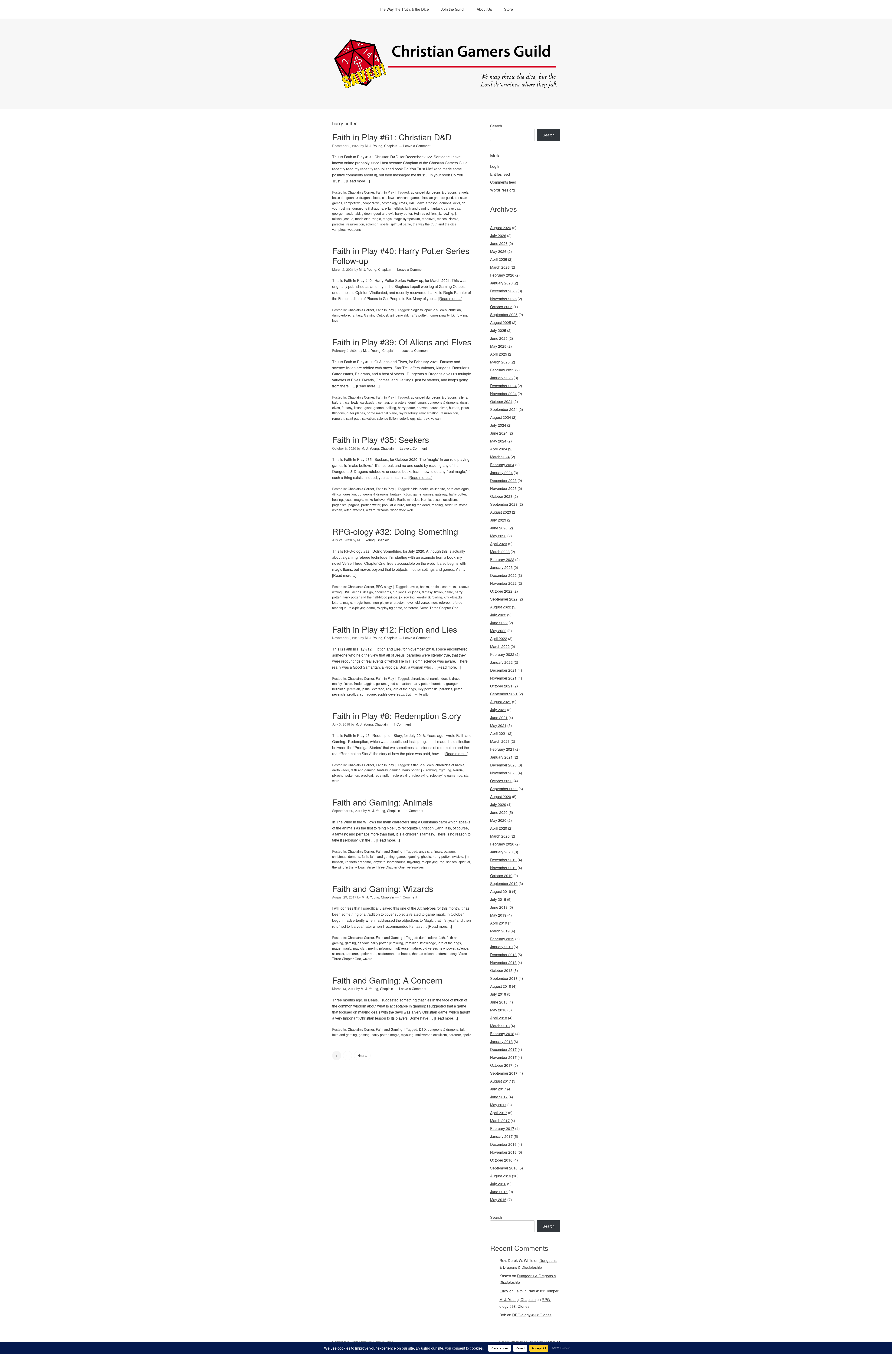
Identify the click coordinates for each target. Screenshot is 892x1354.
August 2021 (500, 701)
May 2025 (498, 346)
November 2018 (503, 962)
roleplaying (420, 775)
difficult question (344, 494)
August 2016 (500, 1176)
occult (437, 499)
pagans (353, 504)
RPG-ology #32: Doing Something (395, 531)
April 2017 (498, 1112)
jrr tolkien (411, 943)
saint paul (353, 418)
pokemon (352, 775)
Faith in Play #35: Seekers (380, 439)
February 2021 (502, 749)
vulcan (436, 418)
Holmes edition (425, 213)
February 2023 (502, 559)
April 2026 (498, 259)
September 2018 (504, 978)
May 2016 (498, 1199)
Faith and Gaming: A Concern (387, 980)
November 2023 (503, 488)
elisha (398, 208)
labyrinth (379, 861)
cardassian (368, 402)
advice (413, 586)
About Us (484, 9)
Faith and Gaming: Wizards (382, 888)
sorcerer (352, 953)
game (417, 494)
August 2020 (500, 796)
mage (336, 948)
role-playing (401, 775)
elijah (389, 208)
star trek (423, 418)
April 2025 (498, 354)
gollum (381, 683)
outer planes (356, 413)
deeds (356, 592)
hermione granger (444, 683)
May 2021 (498, 725)
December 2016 (503, 1144)
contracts (449, 586)
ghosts (426, 856)
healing (337, 499)
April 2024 (498, 449)
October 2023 (501, 496)
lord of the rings (404, 689)
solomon (372, 224)
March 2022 (500, 646)
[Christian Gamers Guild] (446, 86)
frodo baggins (364, 683)
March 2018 (500, 1025)
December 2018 (503, 954)
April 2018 (498, 1017)
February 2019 (502, 938)
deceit (445, 678)
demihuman (417, 402)
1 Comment (402, 724)
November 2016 (503, 1152)
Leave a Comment (416, 145)
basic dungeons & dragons (351, 197)
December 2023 (503, 480)
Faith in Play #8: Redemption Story (396, 715)
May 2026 (498, 251)
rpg (459, 775)
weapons (354, 229)
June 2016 (499, 1191)
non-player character (388, 602)
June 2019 (499, 907)
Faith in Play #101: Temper (536, 1291)
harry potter (403, 213)
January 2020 (501, 852)
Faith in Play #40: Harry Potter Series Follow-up (400, 255)
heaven (422, 407)
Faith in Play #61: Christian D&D (392, 137)
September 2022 (504, 599)
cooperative (371, 203)
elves (336, 407)
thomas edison (423, 953)
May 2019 (498, 915)
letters (336, 602)
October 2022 (501, 591)
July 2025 (498, 330)
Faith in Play (385, 192)
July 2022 (498, 615)
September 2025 (504, 314)
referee (444, 602)
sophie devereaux (391, 694)
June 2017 (499, 1097)
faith (365, 856)
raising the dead (418, 504)
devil (456, 203)
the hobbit (403, 953)
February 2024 (502, 464)
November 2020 (503, 773)
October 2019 (501, 875)
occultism (450, 499)
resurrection (355, 224)
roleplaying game (389, 607)
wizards (383, 510)
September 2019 (504, 883)
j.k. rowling (445, 213)
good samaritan (399, 683)
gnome (379, 407)
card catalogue (458, 488)
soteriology (407, 418)
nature (416, 948)
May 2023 (498, 535)
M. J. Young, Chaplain (517, 1299)
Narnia (453, 218)
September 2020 (504, 788)
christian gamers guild (437, 197)
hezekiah (338, 689)
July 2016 (498, 1183)
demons (445, 203)
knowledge (428, 943)
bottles (435, 586)
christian (455, 309)
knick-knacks (453, 597)
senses (451, 861)
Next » (362, 1055)
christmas (339, 856)
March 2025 (500, 362)
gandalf (363, 943)
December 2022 (503, 575)
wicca (463, 504)
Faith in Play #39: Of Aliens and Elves (401, 342)
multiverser (402, 948)
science (462, 948)
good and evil (383, 213)
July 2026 (498, 235)
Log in (495, 166)
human (454, 407)
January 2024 (501, 472)
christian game (408, 197)
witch (347, 510)
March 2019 (500, 931)
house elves (438, 407)
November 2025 (503, 298)
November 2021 (503, 678)
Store (508, 9)
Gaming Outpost (376, 315)
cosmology (389, 203)
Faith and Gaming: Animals (382, 802)
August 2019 (500, 891)
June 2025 (499, 338)
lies (388, 689)
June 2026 (499, 243)
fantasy (436, 208)
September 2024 (504, 409)
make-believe (375, 499)
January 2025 (501, 377)
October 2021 (501, 686)
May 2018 (498, 1010)
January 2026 (501, 283)
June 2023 (499, 528)
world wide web (401, 510)
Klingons (338, 413)
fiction (358, 407)
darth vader (340, 770)
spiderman (386, 953)
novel (409, 602)
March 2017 (500, 1120)
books (424, 488)
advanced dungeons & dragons (434, 192)
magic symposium (407, 218)
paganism (339, 504)
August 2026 (500, 227)
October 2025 (501, 306)
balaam (449, 851)
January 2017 (501, 1136)
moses (442, 218)
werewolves (415, 867)
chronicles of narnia (425, 678)
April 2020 (498, 828)
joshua (348, 218)
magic (387, 218)
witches (358, 510)
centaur (383, 402)
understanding (446, 953)
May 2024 (498, 441)
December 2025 (503, 291)
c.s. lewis (388, 197)
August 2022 (500, 607)
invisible (457, 856)
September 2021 (504, 694)
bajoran (337, 402)
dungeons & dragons (367, 208)
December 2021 (503, 670)
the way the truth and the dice (434, 224)
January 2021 (501, 757)
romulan (338, 418)
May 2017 (498, 1104)
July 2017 (498, 1089)
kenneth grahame (358, 861)
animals (436, 851)
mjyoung (445, 770)
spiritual (464, 861)
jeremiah (353, 689)
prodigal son (356, 694)
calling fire (437, 488)
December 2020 (503, 765)
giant (368, 407)
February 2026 (502, 275)
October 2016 (501, 1160)
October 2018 (501, 970)
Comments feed (503, 182)
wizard (371, 510)
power (450, 948)
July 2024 (498, 425)
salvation (368, 418)
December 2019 (503, 859)
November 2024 (503, 393)
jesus (465, 407)
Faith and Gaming (389, 851)
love (335, 320)
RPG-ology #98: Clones (531, 1315)
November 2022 (503, 583)
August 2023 (500, 512)
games (428, 494)
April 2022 (498, 638)
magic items (362, 602)
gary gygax (452, 208)
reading (437, 504)
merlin (372, 948)
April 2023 (498, 543)
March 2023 (500, 551)
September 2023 (504, 504)
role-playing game (361, 607)
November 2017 (503, 1057)
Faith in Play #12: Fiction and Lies (394, 629)
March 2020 (500, 836)
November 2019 (503, 867)
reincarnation (429, 413)
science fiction (387, 418)
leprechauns (396, 861)
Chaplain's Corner (361, 192)
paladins (338, 224)
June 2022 (499, 622)
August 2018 (500, 986)
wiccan (337, 510)
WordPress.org (502, 190)
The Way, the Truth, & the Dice (404, 9)
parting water (370, 504)
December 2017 (503, 1049)
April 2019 (498, 923)
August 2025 (500, 322)
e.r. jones (399, 592)
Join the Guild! (453, 9)
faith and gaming (417, 208)
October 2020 (501, 780)
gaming (395, 770)
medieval (428, 218)
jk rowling (435, 597)
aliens (463, 397)
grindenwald (399, 315)
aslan (415, 765)
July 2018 (498, 994)
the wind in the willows (348, 867)
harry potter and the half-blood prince (369, 597)
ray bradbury (408, 413)
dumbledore (341, 315)
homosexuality (439, 315)
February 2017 (502, 1128)
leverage (377, 689)
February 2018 (502, 1033)
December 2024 (503, 385)
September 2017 (504, 1073)
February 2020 (502, 844)
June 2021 (499, 717)
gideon (367, 213)
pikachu (338, 775)
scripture (451, 504)
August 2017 (500, 1081)
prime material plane (382, 413)
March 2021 (500, 741)
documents (383, 592)
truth (409, 694)
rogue (371, 694)
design (368, 592)
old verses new (426, 602)
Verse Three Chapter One (439, 607)
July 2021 (498, 709)
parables (445, 689)
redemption (383, 775)
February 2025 (502, 370)
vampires (339, 229)
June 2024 (499, 433)
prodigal (367, 775)
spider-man (368, 953)
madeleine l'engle (368, 218)
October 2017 (501, 1065)
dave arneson (427, 203)
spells (384, 224)
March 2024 (500, 456)
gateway (441, 494)
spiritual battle (400, 224)
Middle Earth (396, 499)
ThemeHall (552, 1342)
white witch (422, 694)
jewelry (421, 597)
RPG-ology (384, 586)
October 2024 (501, 401)
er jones (414, 592)
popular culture (393, 504)
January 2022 (501, 662)
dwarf (464, 402)
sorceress (411, 607)
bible (376, 197)
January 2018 (501, 1041)
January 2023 (501, 567)
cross (403, 203)
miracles (413, 499)
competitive (352, 203)
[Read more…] (358, 181)
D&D (412, 203)
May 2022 (498, 630)
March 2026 (500, 267)
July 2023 (498, 520)
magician (359, 948)
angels (463, 192)
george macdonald (346, 213)
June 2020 (499, 812)
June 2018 (499, 1002)
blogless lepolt (421, 309)
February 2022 (502, 654)
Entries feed (500, 174)
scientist (338, 953)
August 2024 (500, 417)
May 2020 (498, 820)
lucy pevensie (428, 689)
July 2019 (498, 899)
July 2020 (498, 804)
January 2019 (501, 946)
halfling (391, 407)
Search (496, 126)
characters (399, 402)
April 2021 (498, 733)
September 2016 (504, 1168)
